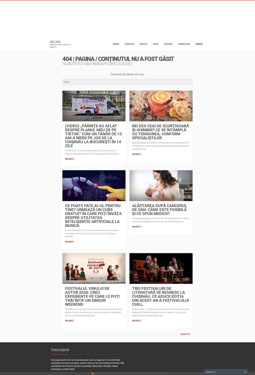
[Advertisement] (127, 18)
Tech (119, 197)
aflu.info (97, 373)
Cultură (118, 279)
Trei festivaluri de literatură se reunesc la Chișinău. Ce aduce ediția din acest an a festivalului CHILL (160, 296)
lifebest (112, 373)
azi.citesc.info (143, 373)
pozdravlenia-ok (127, 373)
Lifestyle (118, 117)
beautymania (154, 373)
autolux (118, 373)
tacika (135, 373)
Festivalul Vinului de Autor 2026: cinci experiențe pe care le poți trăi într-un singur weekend (92, 296)
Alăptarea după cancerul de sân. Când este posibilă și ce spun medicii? (159, 209)
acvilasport (105, 373)
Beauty (185, 117)
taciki (161, 373)
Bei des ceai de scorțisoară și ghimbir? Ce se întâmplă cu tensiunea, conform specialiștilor (160, 132)
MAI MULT (69, 159)
